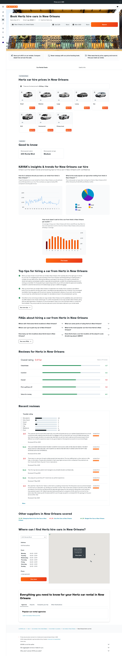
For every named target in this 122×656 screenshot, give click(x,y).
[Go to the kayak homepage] (12, 7)
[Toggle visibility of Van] (91, 207)
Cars (29, 628)
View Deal (32, 107)
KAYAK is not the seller (27, 644)
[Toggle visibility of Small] (91, 205)
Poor (24, 430)
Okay (24, 424)
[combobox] (15, 20)
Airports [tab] (32, 604)
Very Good (26, 420)
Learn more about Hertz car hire (31, 615)
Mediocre (26, 428)
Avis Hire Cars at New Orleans (60, 518)
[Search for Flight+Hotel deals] (3, 23)
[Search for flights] (3, 12)
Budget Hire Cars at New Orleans (92, 518)
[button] (120, 2)
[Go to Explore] (3, 28)
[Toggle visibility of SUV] (77, 205)
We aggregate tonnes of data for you (31, 648)
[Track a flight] (3, 32)
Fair (24, 426)
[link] (64, 260)
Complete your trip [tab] (42, 604)
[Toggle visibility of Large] (77, 210)
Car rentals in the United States (39, 628)
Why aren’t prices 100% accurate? (31, 651)
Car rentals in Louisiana (54, 628)
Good (24, 422)
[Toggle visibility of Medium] (78, 207)
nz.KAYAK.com (22, 628)
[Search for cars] (3, 19)
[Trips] (3, 37)
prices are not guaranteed (54, 639)
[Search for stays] (3, 16)
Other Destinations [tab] (56, 604)
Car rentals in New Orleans (69, 628)
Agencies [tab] (24, 604)
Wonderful (26, 418)
